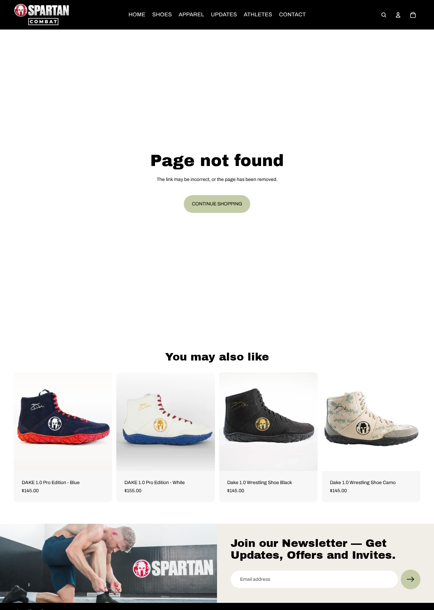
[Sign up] (410, 579)
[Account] (398, 14)
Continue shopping (217, 203)
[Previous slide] (24, 421)
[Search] (383, 14)
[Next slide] (102, 421)
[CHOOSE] (102, 461)
